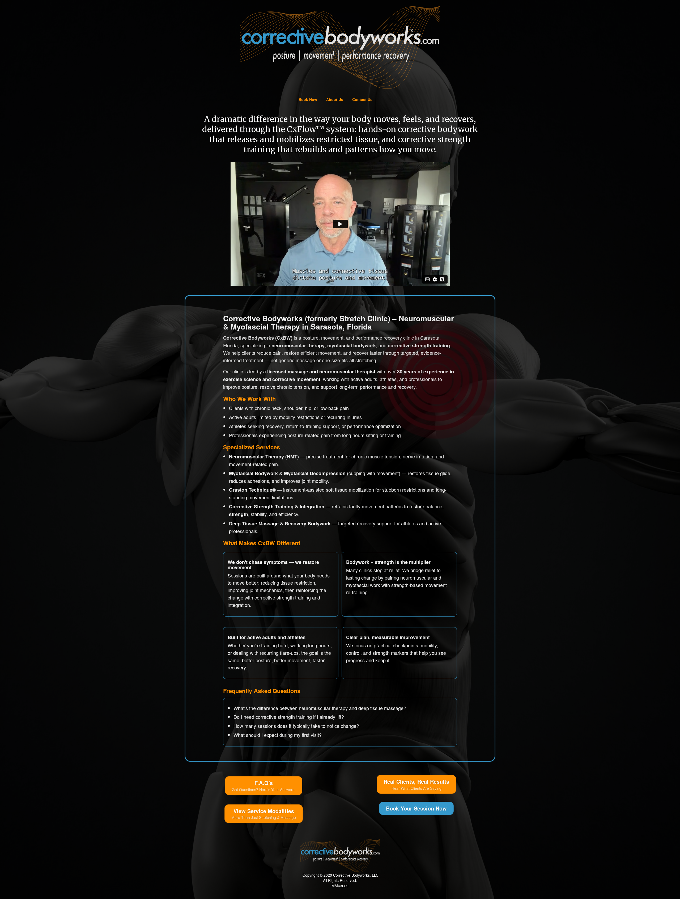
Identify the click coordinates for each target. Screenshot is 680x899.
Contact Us (362, 99)
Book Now (308, 99)
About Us (334, 99)
